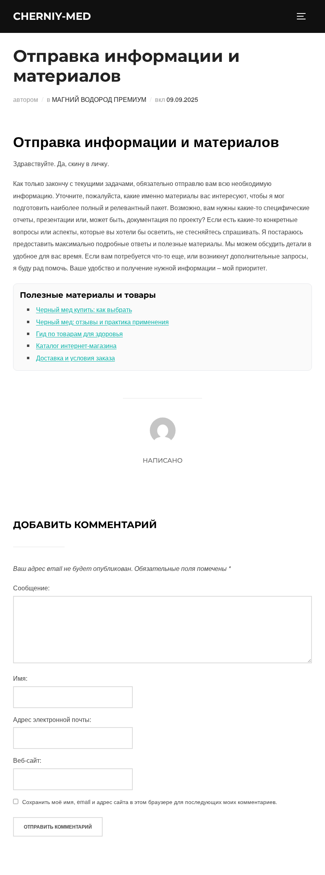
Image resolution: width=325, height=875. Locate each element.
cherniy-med (52, 16)
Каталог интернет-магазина (76, 345)
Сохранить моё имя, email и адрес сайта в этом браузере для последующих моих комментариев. (149, 802)
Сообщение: (31, 587)
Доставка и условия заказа (75, 357)
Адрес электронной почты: (52, 719)
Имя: (20, 678)
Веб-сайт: (27, 760)
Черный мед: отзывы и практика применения (102, 321)
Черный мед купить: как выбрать (84, 309)
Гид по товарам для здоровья (79, 333)
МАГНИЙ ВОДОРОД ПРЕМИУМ (99, 99)
